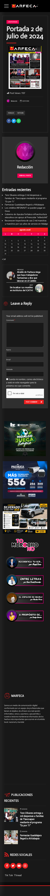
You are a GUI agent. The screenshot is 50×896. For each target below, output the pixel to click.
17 (5, 247)
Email (8, 359)
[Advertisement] (25, 652)
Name (8, 350)
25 (12, 250)
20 (25, 247)
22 (38, 247)
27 (25, 250)
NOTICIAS (20, 113)
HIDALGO (11, 113)
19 (18, 247)
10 (5, 244)
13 (25, 244)
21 (31, 247)
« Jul (4, 259)
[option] (25, 67)
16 (44, 244)
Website (9, 369)
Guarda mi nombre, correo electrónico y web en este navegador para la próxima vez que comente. (24, 382)
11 (11, 244)
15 (38, 244)
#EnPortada (12, 22)
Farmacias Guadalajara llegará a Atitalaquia (24, 204)
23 (44, 247)
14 (31, 244)
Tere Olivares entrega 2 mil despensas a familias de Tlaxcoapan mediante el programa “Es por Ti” (26, 198)
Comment (10, 320)
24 (5, 250)
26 (18, 250)
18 (12, 247)
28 (31, 250)
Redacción (14, 101)
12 (18, 244)
